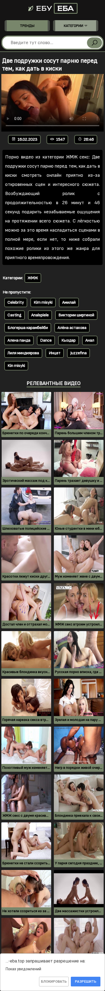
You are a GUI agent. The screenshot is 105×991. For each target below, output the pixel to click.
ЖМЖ (33, 278)
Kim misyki (43, 302)
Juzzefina (78, 353)
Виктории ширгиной (76, 315)
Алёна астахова (72, 327)
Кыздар (68, 340)
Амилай (69, 302)
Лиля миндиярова (23, 353)
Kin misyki (16, 365)
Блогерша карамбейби (28, 327)
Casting (15, 315)
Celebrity (16, 302)
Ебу (54, 8)
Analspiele (40, 315)
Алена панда (19, 340)
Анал (89, 340)
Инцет (55, 353)
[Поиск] (94, 42)
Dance (46, 340)
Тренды (27, 25)
